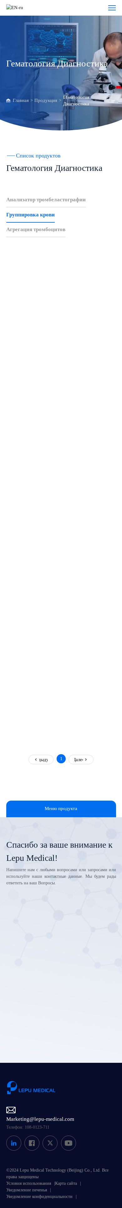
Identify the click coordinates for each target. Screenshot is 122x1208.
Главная (21, 100)
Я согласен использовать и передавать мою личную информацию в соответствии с (64, 1015)
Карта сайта (66, 1183)
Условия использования (28, 1183)
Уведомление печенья (26, 1190)
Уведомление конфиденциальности (39, 1196)
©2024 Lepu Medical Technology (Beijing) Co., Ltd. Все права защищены (57, 1173)
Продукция (45, 100)
